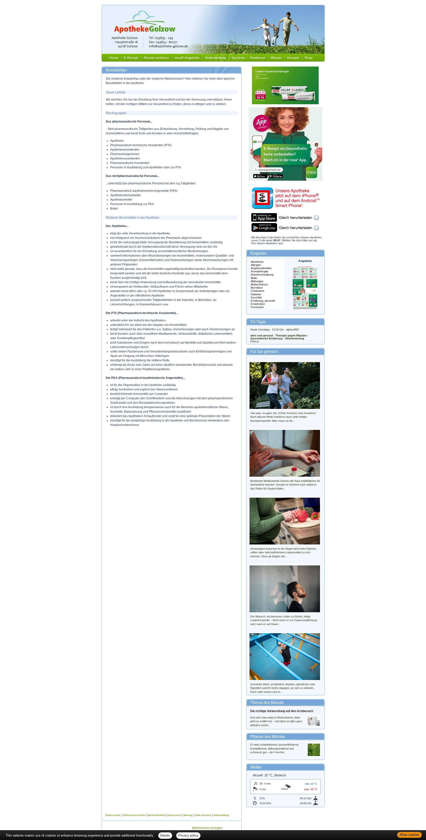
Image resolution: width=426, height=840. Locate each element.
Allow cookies (409, 835)
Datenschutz (113, 815)
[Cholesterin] (267, 291)
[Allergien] (267, 265)
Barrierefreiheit (156, 815)
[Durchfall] (267, 297)
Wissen (276, 58)
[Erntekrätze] (267, 304)
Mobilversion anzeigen (207, 828)
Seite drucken (203, 815)
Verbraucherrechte (134, 815)
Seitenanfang (221, 815)
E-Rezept (131, 58)
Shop (308, 58)
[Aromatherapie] (267, 271)
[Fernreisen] (267, 307)
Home (113, 58)
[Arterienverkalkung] (267, 274)
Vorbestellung (215, 58)
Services (238, 58)
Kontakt (293, 58)
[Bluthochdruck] (267, 284)
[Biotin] (267, 278)
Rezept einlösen (156, 58)
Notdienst (257, 58)
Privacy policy (188, 835)
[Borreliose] (267, 287)
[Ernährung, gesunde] (267, 300)
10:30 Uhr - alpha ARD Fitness (279, 335)
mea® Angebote (186, 58)
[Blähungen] (267, 281)
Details (165, 835)
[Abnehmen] (267, 261)
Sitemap (188, 815)
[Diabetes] (267, 294)
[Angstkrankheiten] (267, 268)
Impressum (174, 815)
